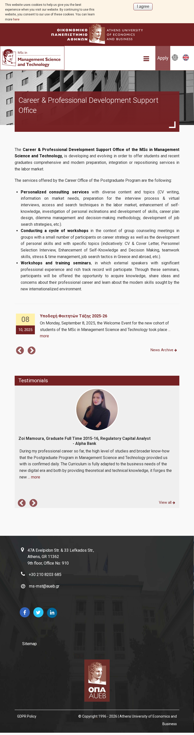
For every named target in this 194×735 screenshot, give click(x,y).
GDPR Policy (26, 716)
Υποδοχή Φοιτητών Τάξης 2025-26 (73, 316)
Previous (20, 351)
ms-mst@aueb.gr (44, 586)
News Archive (162, 350)
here (16, 19)
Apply (162, 58)
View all (166, 502)
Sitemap (29, 643)
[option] (97, 326)
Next (31, 351)
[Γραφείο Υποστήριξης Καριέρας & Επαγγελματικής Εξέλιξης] (175, 59)
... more (34, 477)
